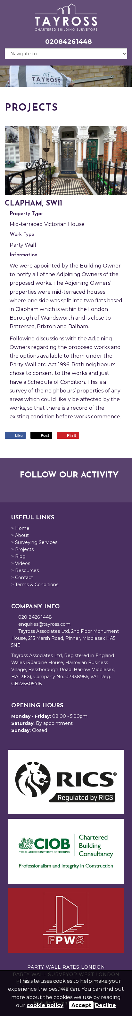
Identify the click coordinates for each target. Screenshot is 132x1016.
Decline (105, 1005)
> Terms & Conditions (34, 584)
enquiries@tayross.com (44, 624)
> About (20, 535)
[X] (47, 488)
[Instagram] (80, 488)
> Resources (25, 570)
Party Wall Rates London (66, 967)
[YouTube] (69, 488)
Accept (81, 1005)
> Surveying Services (34, 542)
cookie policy (45, 1005)
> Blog (18, 556)
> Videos (20, 563)
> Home (20, 528)
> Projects (22, 549)
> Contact (22, 577)
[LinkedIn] (58, 488)
